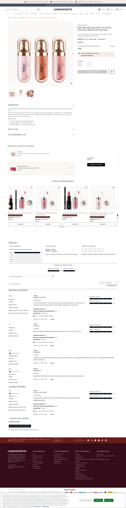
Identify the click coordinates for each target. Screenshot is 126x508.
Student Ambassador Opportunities (84, 478)
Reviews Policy (57, 463)
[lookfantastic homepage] (63, 9)
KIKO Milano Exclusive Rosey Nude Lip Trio (20, 213)
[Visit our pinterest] (106, 440)
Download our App (37, 456)
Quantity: (81, 61)
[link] (110, 9)
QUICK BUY (21, 224)
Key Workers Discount (80, 475)
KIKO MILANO (22, 17)
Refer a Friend (78, 473)
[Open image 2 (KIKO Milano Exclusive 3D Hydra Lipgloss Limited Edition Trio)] (21, 93)
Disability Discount (80, 464)
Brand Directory (79, 457)
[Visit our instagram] (95, 440)
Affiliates (77, 468)
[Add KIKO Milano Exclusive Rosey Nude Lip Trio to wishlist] (31, 187)
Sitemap (77, 471)
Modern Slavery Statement (60, 459)
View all (113, 46)
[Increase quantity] (89, 64)
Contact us (35, 464)
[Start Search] (38, 9)
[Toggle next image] (73, 54)
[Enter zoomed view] (71, 83)
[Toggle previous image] (9, 54)
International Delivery (38, 463)
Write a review (92, 39)
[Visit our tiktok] (102, 440)
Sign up (57, 440)
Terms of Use (45, 506)
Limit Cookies (98, 500)
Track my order (36, 468)
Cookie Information (59, 457)
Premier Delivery (37, 466)
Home (9, 17)
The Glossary (78, 456)
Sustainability (57, 461)
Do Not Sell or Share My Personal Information (16, 467)
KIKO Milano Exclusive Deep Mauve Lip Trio (75, 213)
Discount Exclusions (38, 457)
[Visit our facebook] (88, 440)
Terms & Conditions (59, 454)
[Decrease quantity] (80, 64)
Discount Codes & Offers (81, 463)
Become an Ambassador (81, 477)
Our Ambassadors (79, 466)
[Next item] (117, 206)
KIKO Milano (82, 25)
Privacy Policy (57, 456)
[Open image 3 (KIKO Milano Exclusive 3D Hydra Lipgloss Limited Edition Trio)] (30, 93)
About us (77, 454)
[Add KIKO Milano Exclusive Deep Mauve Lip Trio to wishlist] (86, 187)
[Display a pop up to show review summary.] (19, 217)
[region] (63, 500)
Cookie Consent (12, 465)
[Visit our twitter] (91, 440)
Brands (15, 17)
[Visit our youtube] (99, 440)
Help (34, 454)
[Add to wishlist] (112, 71)
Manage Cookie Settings (86, 500)
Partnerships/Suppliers (80, 470)
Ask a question (101, 39)
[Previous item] (9, 206)
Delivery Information (38, 461)
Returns (34, 459)
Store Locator (100, 454)
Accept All (108, 500)
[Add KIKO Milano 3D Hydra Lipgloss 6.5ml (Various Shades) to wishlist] (59, 187)
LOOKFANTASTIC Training (103, 459)
